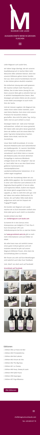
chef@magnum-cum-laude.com (18, 219)
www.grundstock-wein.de (16, 234)
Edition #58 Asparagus (13, 376)
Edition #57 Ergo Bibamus (14, 379)
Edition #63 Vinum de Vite (14, 360)
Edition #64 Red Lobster (13, 356)
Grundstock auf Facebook (13, 268)
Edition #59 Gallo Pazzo (13, 373)
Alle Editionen (10, 390)
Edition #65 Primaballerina (14, 353)
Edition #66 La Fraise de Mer (15, 350)
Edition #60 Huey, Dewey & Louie (16, 369)
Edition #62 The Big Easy (14, 363)
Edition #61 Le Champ (13, 366)
